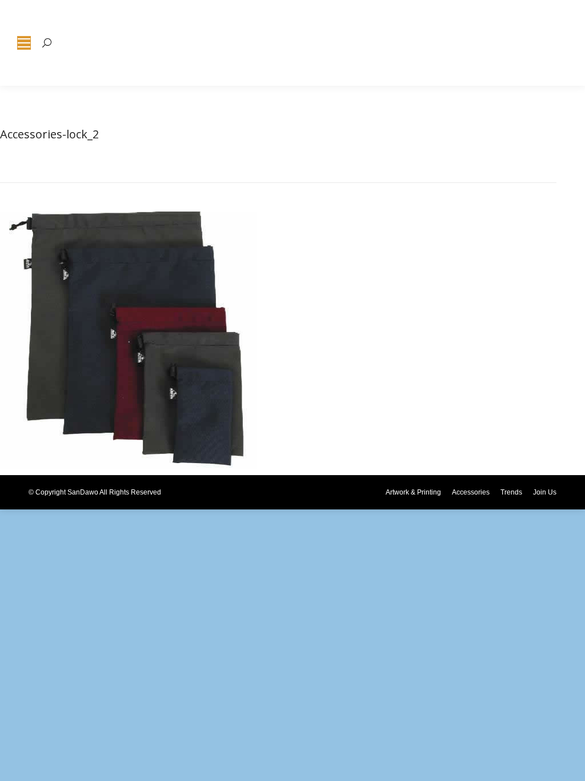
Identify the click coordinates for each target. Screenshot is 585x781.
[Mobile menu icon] (24, 43)
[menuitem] (413, 492)
